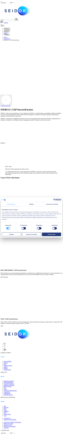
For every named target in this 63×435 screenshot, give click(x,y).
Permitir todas (51, 234)
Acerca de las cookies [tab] (52, 204)
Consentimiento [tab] (11, 204)
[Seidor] (18, 334)
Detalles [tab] (31, 204)
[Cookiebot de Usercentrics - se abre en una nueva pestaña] (54, 200)
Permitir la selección (31, 234)
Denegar (11, 234)
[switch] (24, 228)
